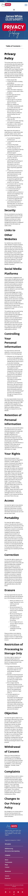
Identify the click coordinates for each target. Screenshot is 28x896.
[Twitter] (14, 892)
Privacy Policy (12, 888)
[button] (14, 10)
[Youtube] (18, 892)
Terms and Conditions (19, 888)
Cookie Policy (7, 888)
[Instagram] (10, 892)
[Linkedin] (22, 892)
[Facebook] (5, 892)
